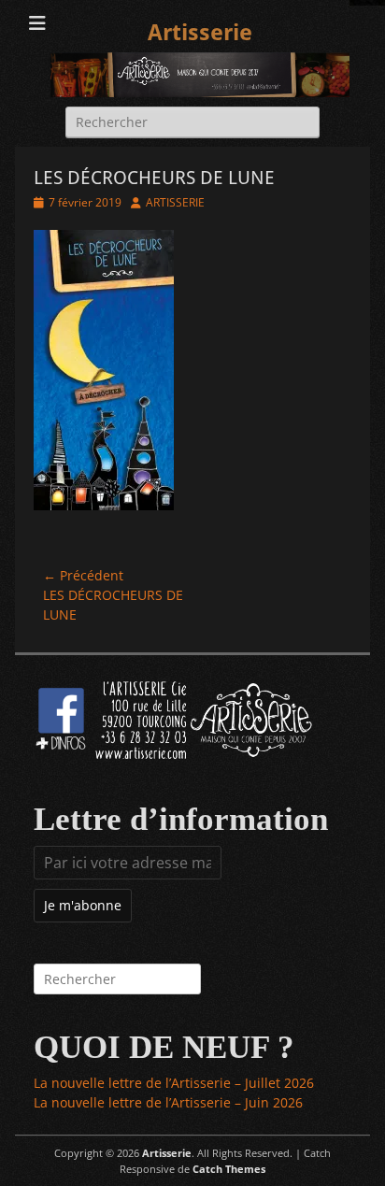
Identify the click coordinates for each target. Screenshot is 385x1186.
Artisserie (200, 33)
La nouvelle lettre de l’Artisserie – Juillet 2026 (174, 1083)
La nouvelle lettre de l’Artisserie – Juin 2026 (168, 1102)
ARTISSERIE (175, 202)
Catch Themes (228, 1169)
